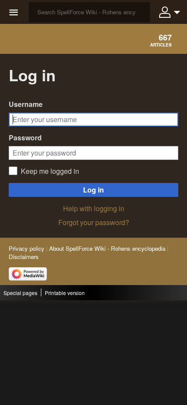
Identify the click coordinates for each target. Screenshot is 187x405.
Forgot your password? (93, 222)
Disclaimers (24, 256)
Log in (93, 190)
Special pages (20, 292)
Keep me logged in (50, 171)
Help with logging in (93, 208)
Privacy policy (26, 248)
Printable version (65, 292)
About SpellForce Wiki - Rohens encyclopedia (107, 248)
